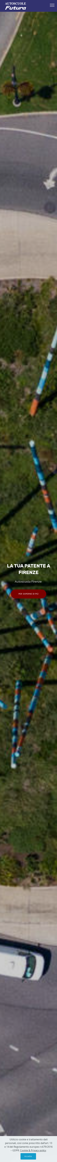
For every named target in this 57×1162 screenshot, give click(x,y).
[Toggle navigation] (52, 5)
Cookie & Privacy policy (33, 1150)
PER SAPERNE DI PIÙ (29, 594)
